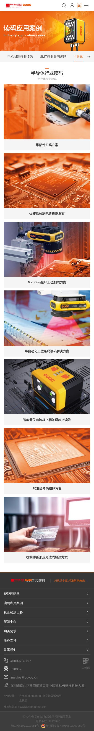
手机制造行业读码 (20, 56)
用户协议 (54, 721)
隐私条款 (41, 721)
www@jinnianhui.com (33, 706)
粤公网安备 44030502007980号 (65, 725)
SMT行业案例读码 (53, 56)
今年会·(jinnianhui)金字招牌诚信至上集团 (40, 698)
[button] (86, 56)
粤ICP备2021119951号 (24, 725)
